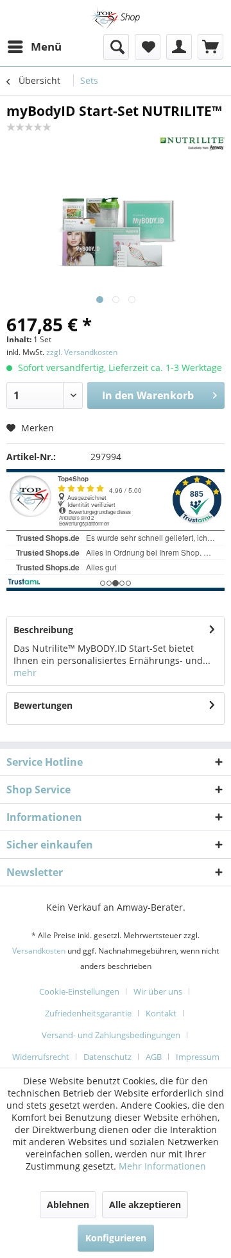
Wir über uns (157, 991)
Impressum (197, 1057)
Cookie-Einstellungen (79, 991)
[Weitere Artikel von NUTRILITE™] (192, 144)
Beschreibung (43, 630)
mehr (25, 672)
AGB (154, 1057)
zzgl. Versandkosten (81, 352)
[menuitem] (34, 47)
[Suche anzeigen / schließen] (116, 47)
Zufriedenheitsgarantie (88, 1013)
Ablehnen (68, 1204)
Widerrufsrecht (40, 1057)
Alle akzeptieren (145, 1204)
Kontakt (161, 1013)
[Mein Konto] (179, 47)
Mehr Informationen (162, 1166)
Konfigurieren (115, 1238)
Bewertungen (43, 705)
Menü (46, 46)
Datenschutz (107, 1057)
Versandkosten (38, 950)
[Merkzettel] (147, 47)
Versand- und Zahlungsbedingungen (111, 1035)
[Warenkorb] (210, 47)
